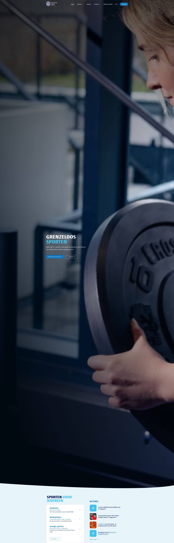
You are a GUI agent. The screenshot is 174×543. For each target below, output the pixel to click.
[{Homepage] (51, 3)
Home (72, 4)
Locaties (96, 4)
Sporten (79, 4)
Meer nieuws (93, 539)
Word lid (124, 4)
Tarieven (89, 4)
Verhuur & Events (108, 4)
